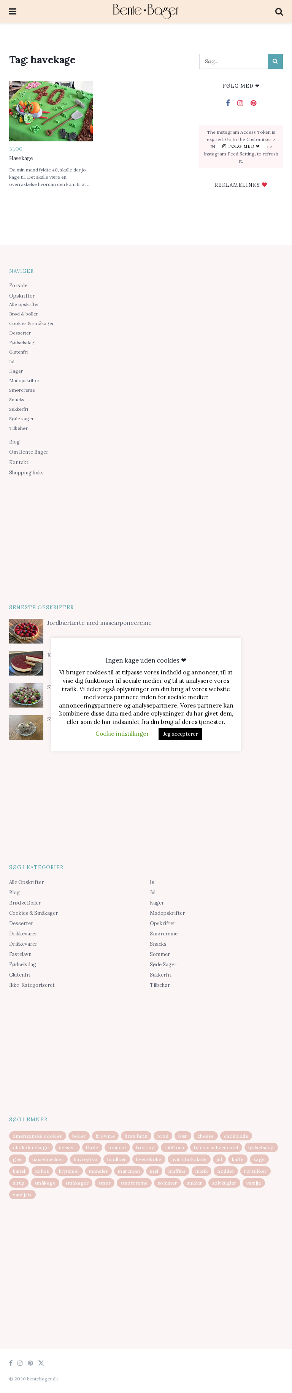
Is (152, 882)
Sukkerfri (18, 409)
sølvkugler (224, 1183)
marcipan (129, 1171)
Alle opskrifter (24, 304)
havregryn (86, 1159)
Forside (18, 285)
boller (79, 1136)
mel (154, 1171)
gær (17, 1159)
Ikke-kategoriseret (32, 985)
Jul (11, 361)
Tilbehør (18, 428)
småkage (45, 1183)
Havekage (21, 158)
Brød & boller (23, 314)
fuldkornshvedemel (216, 1147)
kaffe (238, 1159)
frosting (145, 1147)
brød (162, 1136)
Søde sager (21, 418)
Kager (16, 371)
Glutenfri (18, 352)
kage (259, 1159)
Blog (16, 149)
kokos (42, 1171)
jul (219, 1159)
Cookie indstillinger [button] (122, 733)
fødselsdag (261, 1147)
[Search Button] (275, 61)
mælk (201, 1171)
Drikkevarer (23, 933)
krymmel (69, 1171)
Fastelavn (20, 954)
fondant (117, 1147)
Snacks (16, 399)
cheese (205, 1136)
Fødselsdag (22, 342)
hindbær (116, 1159)
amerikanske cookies (37, 1136)
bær (182, 1136)
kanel (19, 1171)
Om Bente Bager (28, 452)
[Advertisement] (146, 538)
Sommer (160, 954)
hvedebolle (149, 1159)
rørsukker (255, 1171)
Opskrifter (22, 296)
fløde (92, 1147)
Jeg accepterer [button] (180, 734)
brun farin (136, 1136)
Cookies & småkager (31, 323)
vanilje (254, 1183)
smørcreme (134, 1183)
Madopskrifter (24, 380)
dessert (67, 1147)
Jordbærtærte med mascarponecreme (99, 622)
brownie (105, 1136)
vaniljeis (22, 1195)
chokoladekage (31, 1147)
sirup (19, 1183)
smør (104, 1183)
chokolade (236, 1136)
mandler (98, 1171)
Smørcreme (22, 390)
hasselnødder (48, 1159)
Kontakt (19, 462)
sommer (167, 1183)
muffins (177, 1171)
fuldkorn (174, 1147)
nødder (225, 1171)
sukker (194, 1183)
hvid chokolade (189, 1159)
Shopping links (26, 472)
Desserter (20, 333)
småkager (77, 1183)
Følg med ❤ (243, 146)
